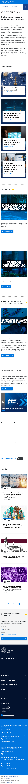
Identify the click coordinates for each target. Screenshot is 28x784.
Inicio (2, 11)
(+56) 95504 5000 (7, 738)
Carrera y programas (10, 11)
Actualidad (4, 698)
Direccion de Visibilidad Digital (10, 776)
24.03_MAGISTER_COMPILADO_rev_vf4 (8, 458)
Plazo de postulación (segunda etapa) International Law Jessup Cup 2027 (13, 556)
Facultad (4, 671)
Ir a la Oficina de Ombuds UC (9, 768)
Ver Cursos (6, 286)
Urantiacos (8, 778)
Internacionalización (8, 694)
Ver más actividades (14, 603)
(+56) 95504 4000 (7, 729)
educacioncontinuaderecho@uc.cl (10, 634)
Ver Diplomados (7, 231)
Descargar (20, 458)
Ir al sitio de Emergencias (8, 741)
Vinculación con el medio (9, 684)
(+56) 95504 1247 (7, 765)
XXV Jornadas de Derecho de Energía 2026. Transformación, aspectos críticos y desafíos (13, 494)
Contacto (14, 638)
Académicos (5, 675)
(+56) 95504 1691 (7, 763)
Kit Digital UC (9, 782)
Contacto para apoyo (8, 751)
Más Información (7, 355)
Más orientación (6, 753)
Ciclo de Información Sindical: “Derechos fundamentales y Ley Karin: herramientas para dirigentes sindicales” (13, 526)
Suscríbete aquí (7, 388)
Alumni (3, 689)
